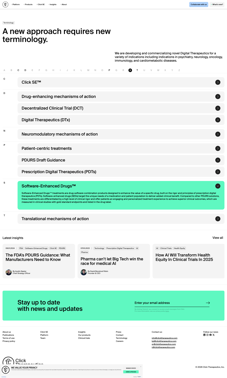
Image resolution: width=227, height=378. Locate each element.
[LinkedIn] (204, 335)
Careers (119, 341)
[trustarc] (139, 377)
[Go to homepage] (5, 4)
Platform (16, 4)
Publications (8, 335)
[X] (214, 335)
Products (28, 4)
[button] (141, 366)
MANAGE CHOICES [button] (131, 368)
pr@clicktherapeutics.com (164, 344)
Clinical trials (84, 338)
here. (167, 311)
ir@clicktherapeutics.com (163, 347)
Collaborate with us (199, 4)
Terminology (121, 338)
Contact (119, 335)
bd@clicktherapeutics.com (164, 341)
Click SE (41, 4)
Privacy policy (9, 341)
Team (42, 338)
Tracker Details (3, 376)
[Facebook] (211, 335)
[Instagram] (207, 335)
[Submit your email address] (207, 303)
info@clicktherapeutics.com (164, 338)
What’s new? (218, 4)
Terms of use (9, 338)
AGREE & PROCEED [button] (131, 372)
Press (118, 332)
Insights (53, 4)
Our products (84, 335)
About (64, 4)
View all (218, 238)
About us (7, 332)
